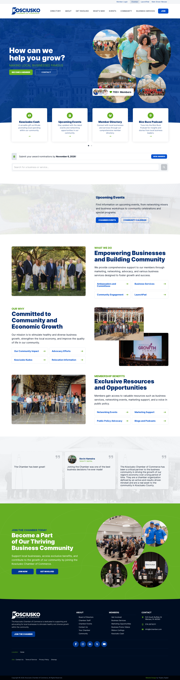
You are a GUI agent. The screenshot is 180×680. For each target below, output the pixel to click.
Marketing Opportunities (121, 624)
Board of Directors (86, 617)
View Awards (159, 156)
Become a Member (21, 72)
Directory (55, 11)
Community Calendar (134, 220)
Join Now (22, 571)
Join (163, 11)
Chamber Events (107, 220)
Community (126, 11)
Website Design (151, 678)
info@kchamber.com (153, 629)
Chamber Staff (84, 620)
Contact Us (83, 627)
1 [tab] (88, 145)
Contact (46, 72)
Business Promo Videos (120, 627)
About (68, 11)
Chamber (134, 2)
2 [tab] (91, 145)
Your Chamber (84, 630)
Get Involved (82, 11)
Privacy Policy (44, 659)
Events (112, 11)
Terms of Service (31, 659)
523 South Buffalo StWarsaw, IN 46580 (153, 618)
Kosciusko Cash (117, 634)
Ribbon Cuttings (117, 630)
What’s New (99, 11)
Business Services (145, 11)
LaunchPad (145, 2)
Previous (12, 126)
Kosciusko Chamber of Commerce (26, 11)
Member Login (122, 2)
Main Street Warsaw (159, 2)
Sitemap (54, 659)
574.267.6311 (150, 624)
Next (168, 126)
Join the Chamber (23, 634)
